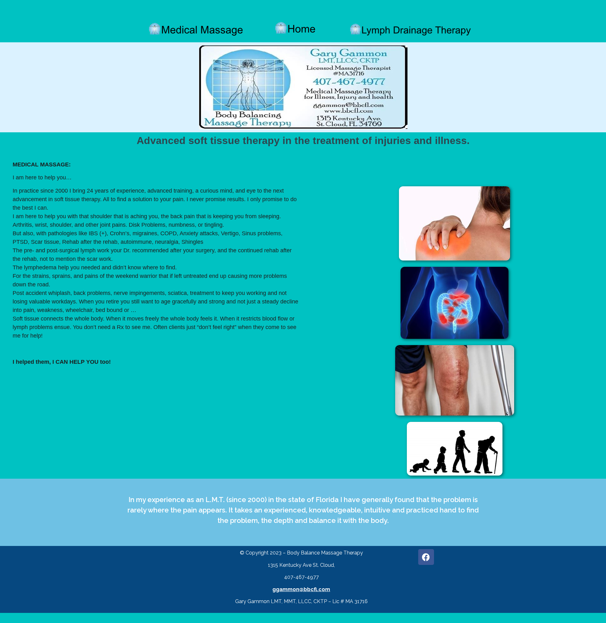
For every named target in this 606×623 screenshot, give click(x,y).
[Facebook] (426, 557)
